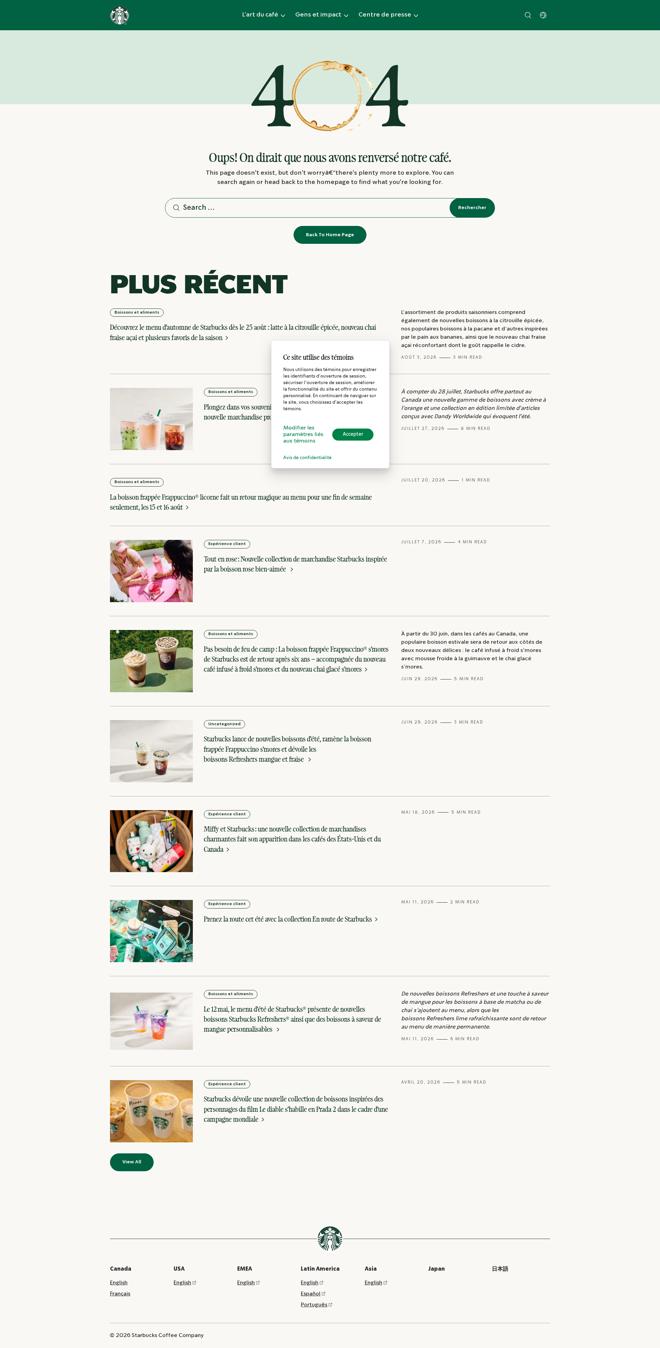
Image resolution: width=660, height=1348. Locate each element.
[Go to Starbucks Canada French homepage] (119, 15)
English (119, 1282)
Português (314, 1304)
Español (310, 1293)
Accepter (353, 434)
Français (120, 1293)
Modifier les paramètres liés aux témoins (303, 434)
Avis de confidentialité (307, 458)
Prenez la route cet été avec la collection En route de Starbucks (288, 919)
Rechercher (472, 207)
